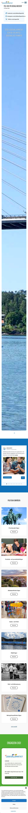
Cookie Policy (13, 811)
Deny (14, 804)
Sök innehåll (14, 726)
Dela (23, 477)
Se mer (16, 455)
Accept (14, 800)
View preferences (14, 808)
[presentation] (3, 462)
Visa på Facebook (7, 477)
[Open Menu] (24, 2)
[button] (26, 788)
